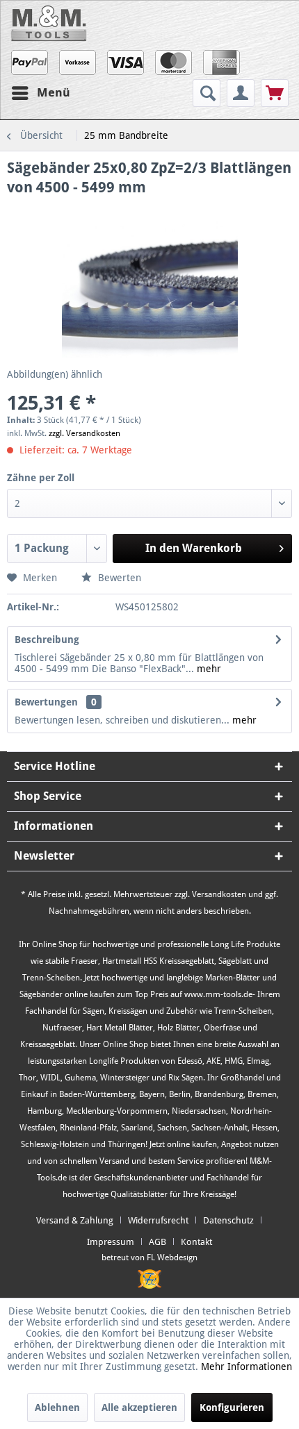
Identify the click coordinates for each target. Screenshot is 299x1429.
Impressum (110, 1242)
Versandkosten (219, 894)
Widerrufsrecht (158, 1220)
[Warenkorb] (275, 93)
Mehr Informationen (246, 1366)
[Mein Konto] (240, 93)
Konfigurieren (232, 1407)
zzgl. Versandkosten (84, 433)
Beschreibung (47, 639)
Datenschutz (228, 1220)
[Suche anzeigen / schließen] (206, 93)
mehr (207, 668)
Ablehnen (57, 1407)
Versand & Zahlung (74, 1220)
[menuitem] (208, 93)
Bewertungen (46, 702)
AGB (157, 1242)
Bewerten (118, 577)
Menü (53, 92)
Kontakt (196, 1242)
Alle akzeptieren (139, 1407)
